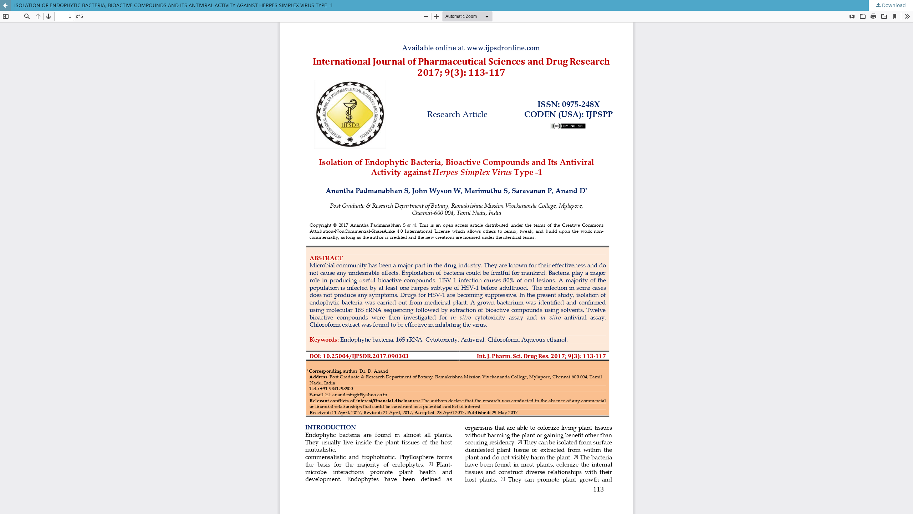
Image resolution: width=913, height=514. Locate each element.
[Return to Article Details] (5, 5)
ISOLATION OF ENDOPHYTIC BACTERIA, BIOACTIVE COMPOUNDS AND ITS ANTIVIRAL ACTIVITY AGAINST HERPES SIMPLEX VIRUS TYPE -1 (173, 5)
